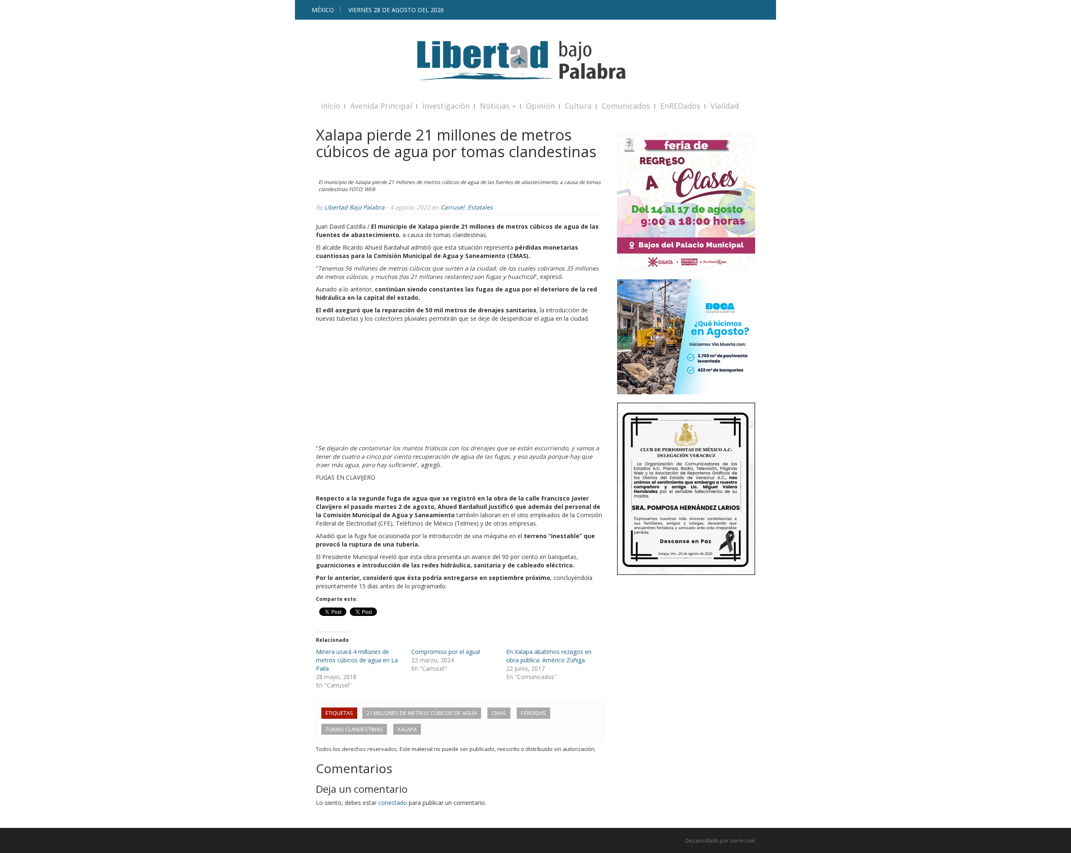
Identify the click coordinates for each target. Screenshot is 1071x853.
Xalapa (407, 729)
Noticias (496, 106)
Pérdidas (533, 713)
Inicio (330, 106)
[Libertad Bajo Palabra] (535, 60)
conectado (392, 803)
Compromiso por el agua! (445, 652)
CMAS (499, 713)
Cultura (578, 106)
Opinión (540, 106)
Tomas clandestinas (354, 729)
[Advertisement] (460, 385)
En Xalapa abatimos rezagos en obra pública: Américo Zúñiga (549, 656)
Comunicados (626, 106)
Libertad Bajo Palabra (354, 207)
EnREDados (680, 106)
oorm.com (742, 840)
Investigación (446, 106)
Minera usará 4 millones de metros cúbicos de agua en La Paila (357, 660)
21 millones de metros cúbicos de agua (421, 713)
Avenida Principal (381, 106)
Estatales (480, 207)
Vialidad (724, 106)
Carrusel (452, 207)
